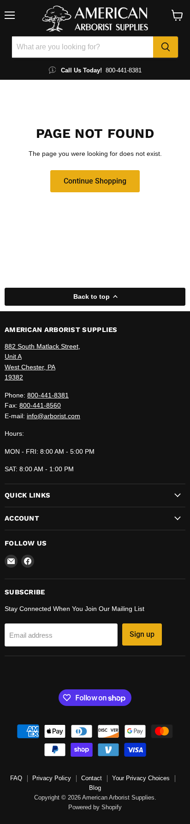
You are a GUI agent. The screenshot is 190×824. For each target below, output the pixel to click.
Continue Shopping (95, 181)
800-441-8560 (40, 405)
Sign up (142, 634)
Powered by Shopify (95, 807)
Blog (95, 787)
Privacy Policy (51, 778)
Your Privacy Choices (141, 778)
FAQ (16, 778)
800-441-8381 (48, 395)
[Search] (165, 47)
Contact (91, 778)
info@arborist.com (53, 416)
